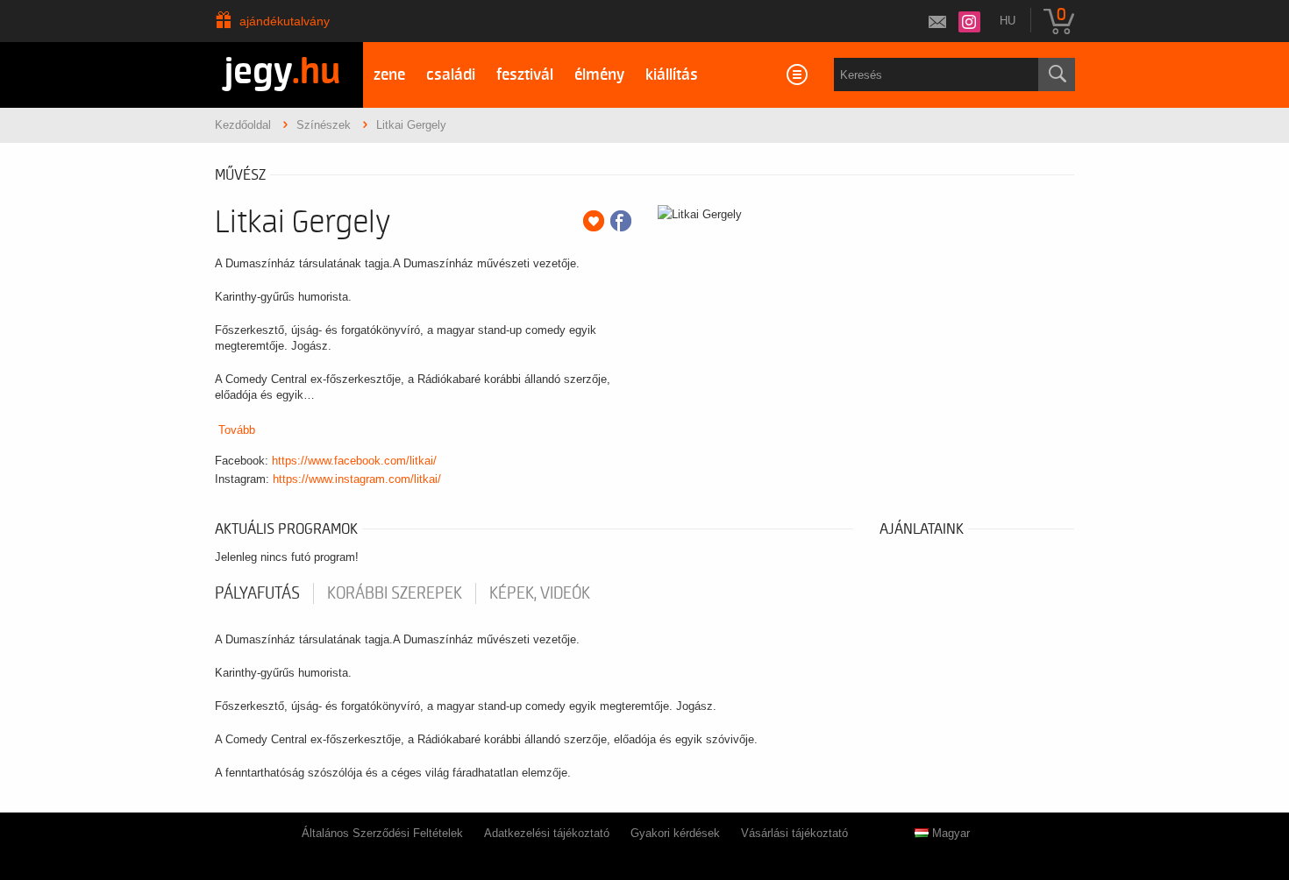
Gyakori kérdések (675, 833)
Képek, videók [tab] (539, 593)
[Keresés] (1056, 74)
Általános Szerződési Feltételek (382, 833)
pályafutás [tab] (257, 593)
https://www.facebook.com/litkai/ (354, 460)
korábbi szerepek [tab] (394, 593)
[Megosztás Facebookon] (620, 220)
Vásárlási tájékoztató (794, 833)
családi (450, 75)
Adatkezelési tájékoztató (546, 833)
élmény (599, 75)
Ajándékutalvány (284, 21)
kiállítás (671, 75)
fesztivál (524, 75)
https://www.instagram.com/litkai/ (357, 479)
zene (389, 75)
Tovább (236, 429)
